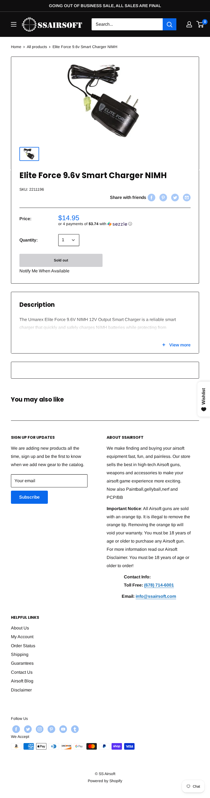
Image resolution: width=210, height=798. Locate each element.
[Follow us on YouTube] (62, 729)
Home (16, 47)
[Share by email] (186, 197)
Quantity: (28, 240)
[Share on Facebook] (150, 197)
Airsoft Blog (22, 681)
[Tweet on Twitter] (174, 197)
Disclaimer (21, 690)
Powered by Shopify (105, 781)
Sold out (61, 260)
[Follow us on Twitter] (27, 729)
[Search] (169, 24)
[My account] (189, 24)
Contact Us (22, 672)
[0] (200, 24)
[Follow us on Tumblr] (74, 729)
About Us (20, 628)
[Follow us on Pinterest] (50, 729)
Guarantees (22, 663)
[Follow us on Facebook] (15, 729)
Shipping (19, 654)
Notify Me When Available (44, 271)
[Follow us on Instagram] (38, 729)
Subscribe (29, 497)
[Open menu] (13, 24)
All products (37, 47)
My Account (22, 636)
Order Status (23, 645)
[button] (124, 223)
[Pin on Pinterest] (162, 197)
